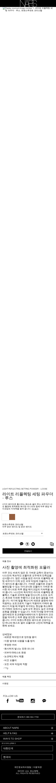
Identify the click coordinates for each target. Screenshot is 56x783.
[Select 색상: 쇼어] (12, 517)
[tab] (28, 728)
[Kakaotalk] (44, 701)
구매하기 (28, 551)
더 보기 (35, 508)
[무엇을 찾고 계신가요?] (48, 3)
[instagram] (33, 701)
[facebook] (8, 701)
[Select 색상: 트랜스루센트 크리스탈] (5, 517)
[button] (28, 9)
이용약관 (37, 767)
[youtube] (20, 701)
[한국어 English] (27, 757)
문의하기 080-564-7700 (28, 717)
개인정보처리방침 (22, 767)
